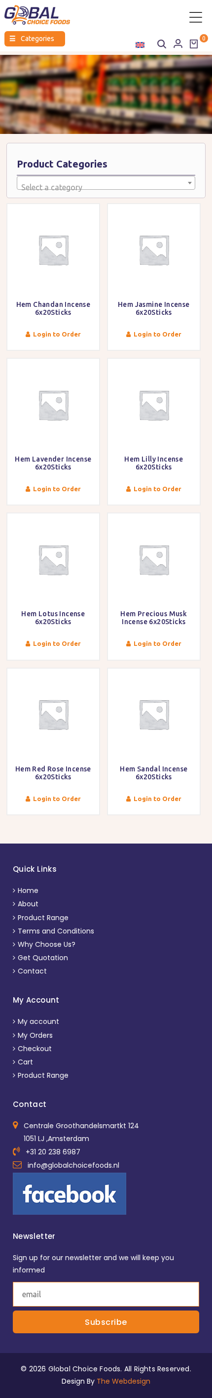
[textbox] (106, 187)
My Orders (35, 1035)
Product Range (43, 918)
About (28, 904)
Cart (25, 1062)
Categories (31, 38)
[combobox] (106, 183)
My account (38, 1021)
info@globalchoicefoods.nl (73, 1165)
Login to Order (57, 334)
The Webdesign (123, 1381)
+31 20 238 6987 (53, 1152)
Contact (32, 971)
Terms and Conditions (56, 931)
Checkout (35, 1049)
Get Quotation (43, 958)
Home (28, 890)
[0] (194, 44)
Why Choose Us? (46, 944)
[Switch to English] (140, 45)
